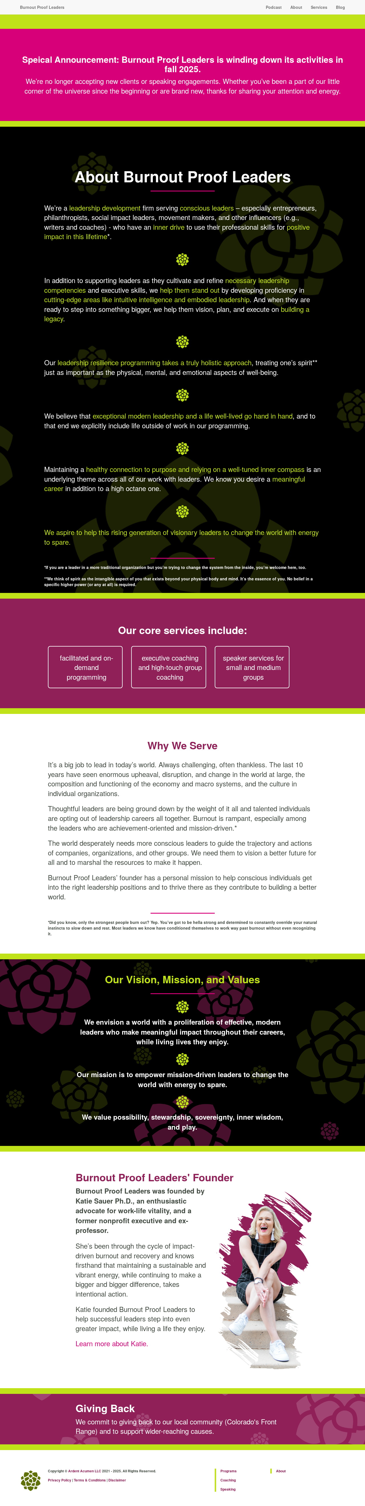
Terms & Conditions (90, 1480)
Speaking (228, 1489)
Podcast (274, 7)
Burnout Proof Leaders (42, 7)
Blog (340, 7)
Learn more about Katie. (112, 1343)
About (296, 7)
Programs (228, 1470)
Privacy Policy (59, 1480)
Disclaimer (117, 1480)
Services (319, 7)
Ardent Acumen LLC (84, 1470)
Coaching (228, 1480)
